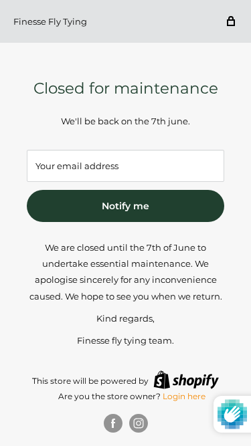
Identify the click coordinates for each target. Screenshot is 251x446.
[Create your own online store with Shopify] (186, 379)
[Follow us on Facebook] (113, 423)
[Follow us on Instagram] (138, 423)
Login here (184, 396)
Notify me (125, 206)
